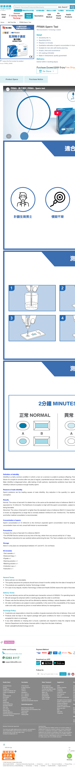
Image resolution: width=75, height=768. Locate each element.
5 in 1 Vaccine (25, 694)
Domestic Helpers (7, 705)
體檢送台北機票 (51, 10)
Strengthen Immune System (64, 700)
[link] (7, 747)
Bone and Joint (61, 708)
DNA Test (5, 707)
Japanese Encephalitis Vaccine (29, 700)
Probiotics (59, 689)
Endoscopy (6, 702)
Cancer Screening (8, 704)
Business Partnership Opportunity (25, 764)
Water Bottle (45, 694)
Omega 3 (59, 695)
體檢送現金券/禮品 (28, 10)
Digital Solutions (62, 765)
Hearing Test (6, 710)
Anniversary (29, 765)
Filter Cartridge (46, 697)
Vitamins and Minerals (63, 697)
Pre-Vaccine (6, 689)
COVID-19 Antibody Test (9, 690)
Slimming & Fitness (62, 705)
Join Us (47, 764)
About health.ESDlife (8, 764)
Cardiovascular (7, 695)
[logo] (5, 11)
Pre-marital (6, 697)
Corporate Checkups (8, 715)
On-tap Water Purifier (47, 687)
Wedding (20, 765)
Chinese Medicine (8, 712)
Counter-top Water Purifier (49, 689)
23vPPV (23, 689)
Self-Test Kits (9, 642)
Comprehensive (7, 686)
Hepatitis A (24, 692)
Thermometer (25, 711)
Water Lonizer (45, 699)
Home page (3, 15)
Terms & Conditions (57, 764)
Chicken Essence (61, 687)
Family (36, 765)
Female (5, 687)
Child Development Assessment (11, 714)
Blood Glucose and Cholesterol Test (30, 709)
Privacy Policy (68, 764)
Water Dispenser (46, 686)
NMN (58, 686)
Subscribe (63, 674)
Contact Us (40, 764)
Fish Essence (60, 694)
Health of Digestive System (64, 701)
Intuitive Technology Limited (52, 30)
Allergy (5, 700)
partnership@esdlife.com (12, 733)
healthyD (43, 765)
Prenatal (5, 699)
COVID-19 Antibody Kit (9, 692)
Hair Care (59, 711)
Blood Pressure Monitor (27, 708)
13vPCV (23, 690)
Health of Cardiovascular (63, 706)
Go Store (47, 71)
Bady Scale (24, 713)
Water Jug (44, 692)
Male (4, 694)
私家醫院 (61, 10)
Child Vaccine (25, 686)
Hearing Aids (24, 714)
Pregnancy (60, 713)
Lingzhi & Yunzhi (61, 692)
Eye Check (6, 709)
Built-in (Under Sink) (47, 690)
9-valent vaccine (25, 687)
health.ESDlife (52, 765)
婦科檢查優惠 (70, 10)
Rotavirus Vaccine (26, 699)
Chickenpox (24, 697)
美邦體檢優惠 (40, 10)
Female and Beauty (62, 703)
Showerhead (45, 695)
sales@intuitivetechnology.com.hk (22, 626)
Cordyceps (60, 690)
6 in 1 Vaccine (25, 695)
